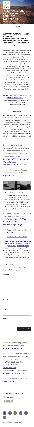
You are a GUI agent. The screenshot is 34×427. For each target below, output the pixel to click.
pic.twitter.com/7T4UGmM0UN (15, 165)
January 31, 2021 (9, 381)
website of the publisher (14, 98)
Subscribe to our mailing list (13, 393)
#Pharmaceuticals (9, 368)
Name (5, 300)
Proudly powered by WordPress (12, 422)
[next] (28, 185)
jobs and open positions (21, 248)
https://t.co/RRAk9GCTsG (12, 348)
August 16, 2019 (9, 176)
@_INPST (12, 370)
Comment (6, 274)
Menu (18, 26)
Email (5, 309)
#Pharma (14, 365)
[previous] (5, 185)
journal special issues (12, 250)
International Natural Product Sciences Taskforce (15, 14)
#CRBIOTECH (8, 222)
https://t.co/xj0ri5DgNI (18, 219)
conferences (12, 246)
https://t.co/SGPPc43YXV (12, 159)
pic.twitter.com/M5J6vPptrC (13, 373)
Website (5, 318)
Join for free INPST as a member (17, 237)
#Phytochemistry (9, 162)
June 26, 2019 (8, 233)
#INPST (26, 159)
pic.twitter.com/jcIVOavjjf (12, 225)
